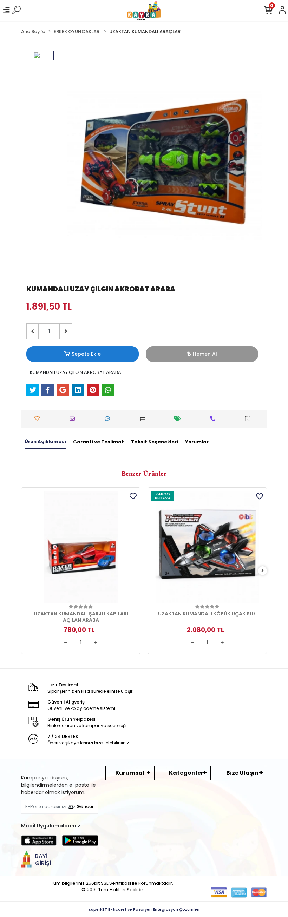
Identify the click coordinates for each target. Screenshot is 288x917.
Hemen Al (205, 353)
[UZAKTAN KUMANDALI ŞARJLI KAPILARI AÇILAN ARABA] (81, 547)
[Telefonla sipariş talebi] (214, 418)
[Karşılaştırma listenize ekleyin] (144, 418)
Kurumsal (129, 773)
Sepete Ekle (86, 353)
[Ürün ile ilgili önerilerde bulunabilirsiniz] (249, 418)
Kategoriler (186, 773)
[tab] (45, 442)
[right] (263, 570)
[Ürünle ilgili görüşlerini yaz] (109, 418)
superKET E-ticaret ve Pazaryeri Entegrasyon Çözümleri (144, 909)
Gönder (85, 806)
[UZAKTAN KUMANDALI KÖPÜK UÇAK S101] (207, 547)
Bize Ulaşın (242, 773)
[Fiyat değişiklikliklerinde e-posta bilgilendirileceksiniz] (179, 418)
